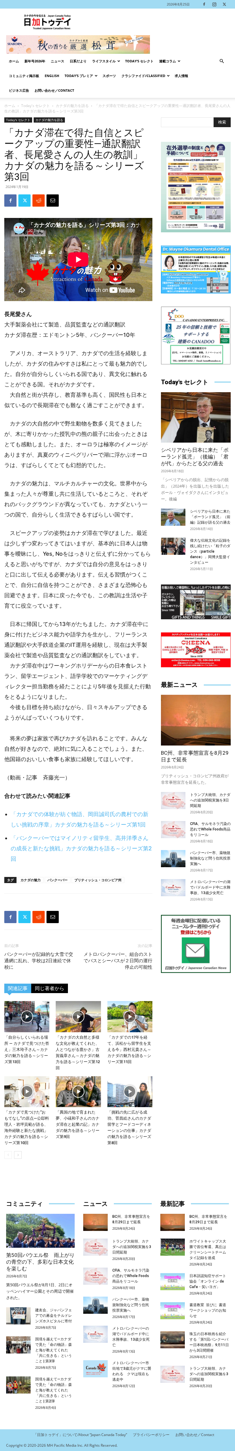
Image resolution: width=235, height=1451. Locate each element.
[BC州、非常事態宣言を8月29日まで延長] (196, 720)
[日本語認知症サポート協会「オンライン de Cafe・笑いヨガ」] (172, 1281)
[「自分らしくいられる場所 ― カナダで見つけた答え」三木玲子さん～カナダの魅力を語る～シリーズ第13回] (26, 1016)
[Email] (53, 200)
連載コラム (167, 61)
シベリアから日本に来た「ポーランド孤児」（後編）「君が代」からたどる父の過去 (195, 456)
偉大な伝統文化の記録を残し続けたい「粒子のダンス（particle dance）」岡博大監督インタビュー (210, 551)
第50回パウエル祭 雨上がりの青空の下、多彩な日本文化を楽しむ (40, 1262)
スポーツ (109, 75)
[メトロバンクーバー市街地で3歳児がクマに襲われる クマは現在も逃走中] (95, 1368)
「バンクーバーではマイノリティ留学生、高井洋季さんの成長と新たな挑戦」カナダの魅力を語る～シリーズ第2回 (81, 848)
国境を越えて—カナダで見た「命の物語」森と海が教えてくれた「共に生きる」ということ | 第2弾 (53, 1390)
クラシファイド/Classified (143, 75)
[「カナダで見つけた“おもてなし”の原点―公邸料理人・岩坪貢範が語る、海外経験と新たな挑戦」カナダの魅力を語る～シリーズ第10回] (26, 1091)
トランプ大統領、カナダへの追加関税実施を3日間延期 (210, 800)
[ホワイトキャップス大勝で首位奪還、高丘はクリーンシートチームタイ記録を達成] (172, 1247)
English (52, 75)
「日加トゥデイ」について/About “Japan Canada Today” (80, 1434)
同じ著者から (49, 988)
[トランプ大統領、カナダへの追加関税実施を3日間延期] (173, 800)
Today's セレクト (35, 105)
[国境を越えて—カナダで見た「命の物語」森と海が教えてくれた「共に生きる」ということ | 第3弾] (18, 1344)
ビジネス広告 (19, 90)
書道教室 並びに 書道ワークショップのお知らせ (207, 1310)
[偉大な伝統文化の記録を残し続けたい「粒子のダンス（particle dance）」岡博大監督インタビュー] (173, 546)
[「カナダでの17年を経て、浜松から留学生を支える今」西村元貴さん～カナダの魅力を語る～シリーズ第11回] (129, 1016)
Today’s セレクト (139, 61)
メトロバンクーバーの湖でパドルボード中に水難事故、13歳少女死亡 (210, 887)
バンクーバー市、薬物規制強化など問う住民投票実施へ (210, 858)
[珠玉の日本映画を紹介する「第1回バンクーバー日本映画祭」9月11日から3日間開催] (172, 1339)
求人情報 (181, 75)
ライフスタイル (104, 61)
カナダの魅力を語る (72, 105)
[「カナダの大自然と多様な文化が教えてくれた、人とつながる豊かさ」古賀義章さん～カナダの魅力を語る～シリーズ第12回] (78, 1016)
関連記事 (18, 988)
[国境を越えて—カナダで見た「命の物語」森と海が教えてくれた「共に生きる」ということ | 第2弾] (18, 1385)
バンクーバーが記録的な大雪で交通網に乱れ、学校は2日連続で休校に (38, 961)
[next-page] (18, 1155)
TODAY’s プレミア (79, 75)
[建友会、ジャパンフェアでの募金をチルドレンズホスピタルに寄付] (18, 1315)
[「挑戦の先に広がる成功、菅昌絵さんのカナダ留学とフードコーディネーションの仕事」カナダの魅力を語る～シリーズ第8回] (129, 1091)
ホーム (14, 61)
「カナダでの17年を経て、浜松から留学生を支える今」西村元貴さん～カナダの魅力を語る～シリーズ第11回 (129, 1049)
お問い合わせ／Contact (54, 90)
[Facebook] (204, 4)
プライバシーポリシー (151, 1434)
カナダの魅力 (31, 880)
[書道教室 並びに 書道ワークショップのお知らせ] (172, 1310)
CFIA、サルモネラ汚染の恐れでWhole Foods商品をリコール (210, 829)
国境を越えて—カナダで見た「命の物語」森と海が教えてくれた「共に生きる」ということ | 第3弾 (53, 1350)
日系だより (78, 61)
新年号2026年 (34, 61)
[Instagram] (214, 4)
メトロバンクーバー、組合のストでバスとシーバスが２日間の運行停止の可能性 (118, 961)
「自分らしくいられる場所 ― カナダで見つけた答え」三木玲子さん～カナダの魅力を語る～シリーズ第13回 (26, 1049)
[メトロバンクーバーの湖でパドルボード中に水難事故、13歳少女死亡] (173, 887)
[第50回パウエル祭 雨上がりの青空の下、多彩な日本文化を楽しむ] (40, 1231)
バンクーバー (57, 880)
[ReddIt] (38, 200)
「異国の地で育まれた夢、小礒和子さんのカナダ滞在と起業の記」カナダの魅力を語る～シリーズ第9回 (77, 1124)
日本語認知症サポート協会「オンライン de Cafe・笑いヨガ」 (207, 1281)
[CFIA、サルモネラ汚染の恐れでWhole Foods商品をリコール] (173, 829)
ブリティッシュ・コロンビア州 (97, 880)
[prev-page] (8, 1155)
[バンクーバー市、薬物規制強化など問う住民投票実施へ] (173, 858)
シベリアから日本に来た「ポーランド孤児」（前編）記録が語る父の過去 (210, 517)
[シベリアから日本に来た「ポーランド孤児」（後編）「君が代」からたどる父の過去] (196, 417)
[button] (221, 61)
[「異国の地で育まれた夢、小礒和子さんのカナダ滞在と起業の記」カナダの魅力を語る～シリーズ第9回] (78, 1091)
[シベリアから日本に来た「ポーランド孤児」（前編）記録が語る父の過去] (173, 517)
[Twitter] (224, 4)
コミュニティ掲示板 (24, 75)
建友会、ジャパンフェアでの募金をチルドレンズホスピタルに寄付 (53, 1315)
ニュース (57, 61)
